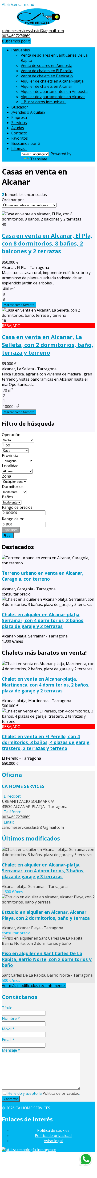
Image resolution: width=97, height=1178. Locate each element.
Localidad (10, 465)
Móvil (8, 1029)
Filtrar (8, 535)
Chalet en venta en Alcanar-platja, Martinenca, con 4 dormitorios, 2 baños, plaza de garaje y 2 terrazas (45, 685)
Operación (11, 434)
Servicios (19, 122)
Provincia (10, 455)
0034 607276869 (16, 35)
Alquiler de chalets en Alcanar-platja (52, 81)
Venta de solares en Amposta (46, 65)
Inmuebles (21, 50)
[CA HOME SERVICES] (38, 25)
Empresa (19, 117)
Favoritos (19, 138)
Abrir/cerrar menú (18, 4)
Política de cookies (53, 1130)
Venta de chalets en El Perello (47, 70)
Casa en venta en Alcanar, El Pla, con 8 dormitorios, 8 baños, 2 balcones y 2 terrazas (47, 243)
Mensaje (11, 1050)
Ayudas (17, 127)
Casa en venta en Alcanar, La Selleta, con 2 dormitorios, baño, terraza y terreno (47, 344)
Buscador (19, 107)
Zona (6, 476)
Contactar (11, 1099)
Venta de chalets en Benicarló (47, 76)
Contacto (19, 133)
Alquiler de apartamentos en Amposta (54, 91)
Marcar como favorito (19, 305)
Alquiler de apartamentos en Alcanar (53, 96)
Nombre (11, 1018)
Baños (7, 497)
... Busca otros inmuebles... (43, 101)
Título (7, 1007)
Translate (38, 159)
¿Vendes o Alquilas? (28, 112)
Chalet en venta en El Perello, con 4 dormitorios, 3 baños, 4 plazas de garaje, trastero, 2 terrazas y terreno (46, 742)
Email (8, 1039)
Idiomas (19, 148)
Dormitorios (13, 486)
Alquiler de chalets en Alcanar (46, 86)
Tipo (6, 445)
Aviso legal (53, 1140)
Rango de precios (17, 507)
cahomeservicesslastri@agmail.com (33, 30)
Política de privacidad (61, 1093)
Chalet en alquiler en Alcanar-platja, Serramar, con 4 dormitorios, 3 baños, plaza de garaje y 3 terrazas (43, 620)
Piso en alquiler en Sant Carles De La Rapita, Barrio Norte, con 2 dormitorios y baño (47, 959)
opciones (11, 530)
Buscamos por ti (16, 41)
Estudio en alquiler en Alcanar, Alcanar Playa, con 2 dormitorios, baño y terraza (46, 915)
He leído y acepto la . (43, 1093)
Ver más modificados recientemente (34, 985)
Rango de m (13, 518)
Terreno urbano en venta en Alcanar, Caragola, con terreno (42, 576)
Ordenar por (13, 199)
